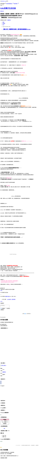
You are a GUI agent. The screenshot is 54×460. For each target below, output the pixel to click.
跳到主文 (2, 11)
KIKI (1, 290)
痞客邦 (6, 296)
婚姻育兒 (9, 20)
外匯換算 (4, 419)
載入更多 (2, 303)
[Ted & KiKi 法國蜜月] (0, 383)
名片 (3, 24)
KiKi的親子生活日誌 (8, 8)
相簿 (3, 22)
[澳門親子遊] (0, 381)
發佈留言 (2, 309)
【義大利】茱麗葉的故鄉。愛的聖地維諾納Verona (16, 29)
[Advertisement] (5, 392)
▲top (1, 301)
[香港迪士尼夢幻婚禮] (0, 382)
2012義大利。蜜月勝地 (11, 299)
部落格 (4, 23)
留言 (9, 296)
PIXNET (19, 445)
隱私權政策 (33, 445)
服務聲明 (37, 445)
